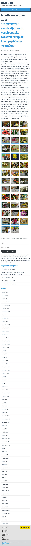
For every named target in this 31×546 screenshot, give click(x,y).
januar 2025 (5, 321)
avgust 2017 (5, 471)
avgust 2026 (5, 292)
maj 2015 (4, 520)
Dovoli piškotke (25, 527)
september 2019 (6, 422)
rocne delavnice (6, 238)
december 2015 (6, 510)
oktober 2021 (5, 396)
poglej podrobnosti (5, 543)
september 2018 (6, 445)
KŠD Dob (7, 3)
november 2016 (6, 490)
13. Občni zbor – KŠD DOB (8, 280)
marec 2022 (5, 389)
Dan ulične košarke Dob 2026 (9, 269)
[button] (5, 124)
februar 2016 (5, 503)
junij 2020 (4, 406)
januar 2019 (5, 435)
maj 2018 (4, 451)
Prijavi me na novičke (8, 251)
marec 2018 (5, 455)
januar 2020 (5, 412)
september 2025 (6, 311)
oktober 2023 (5, 347)
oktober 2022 (5, 373)
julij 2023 (4, 350)
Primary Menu (15, 9)
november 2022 (6, 370)
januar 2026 (5, 298)
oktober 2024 (5, 331)
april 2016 (4, 500)
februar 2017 (5, 484)
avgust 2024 (5, 334)
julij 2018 (4, 448)
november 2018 (6, 438)
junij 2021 (4, 399)
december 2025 (6, 302)
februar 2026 (5, 295)
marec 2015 (5, 523)
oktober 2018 (5, 442)
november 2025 (6, 305)
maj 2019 (4, 425)
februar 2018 (5, 458)
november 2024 (6, 328)
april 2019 (4, 429)
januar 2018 (5, 461)
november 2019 (6, 419)
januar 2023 (5, 363)
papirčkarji (25, 238)
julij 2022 (4, 376)
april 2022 (4, 386)
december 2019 (6, 416)
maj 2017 (4, 477)
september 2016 (6, 494)
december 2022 (6, 367)
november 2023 (6, 344)
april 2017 (4, 481)
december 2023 (6, 341)
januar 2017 (5, 487)
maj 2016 (4, 497)
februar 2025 (5, 318)
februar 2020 (5, 409)
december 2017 (6, 464)
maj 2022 (4, 383)
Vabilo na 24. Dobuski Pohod (9, 284)
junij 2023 (4, 354)
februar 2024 (5, 337)
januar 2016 (5, 507)
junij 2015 (4, 516)
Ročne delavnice (15, 238)
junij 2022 (4, 380)
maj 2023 (4, 357)
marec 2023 (5, 360)
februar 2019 (5, 432)
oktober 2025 (5, 308)
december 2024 (6, 324)
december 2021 (6, 393)
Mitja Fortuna (15, 50)
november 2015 (6, 513)
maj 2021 (4, 402)
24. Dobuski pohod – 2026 (8, 277)
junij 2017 (4, 474)
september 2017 (6, 468)
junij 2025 (4, 315)
